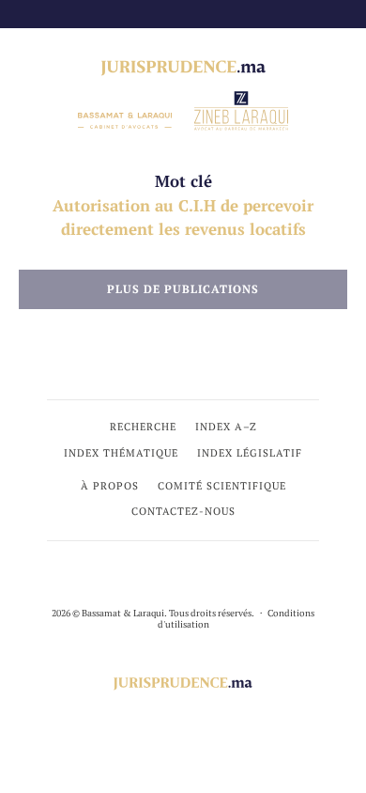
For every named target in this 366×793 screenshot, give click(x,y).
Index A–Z (226, 426)
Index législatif (249, 452)
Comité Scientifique (222, 485)
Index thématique (121, 452)
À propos (110, 485)
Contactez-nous (183, 511)
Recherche (143, 426)
